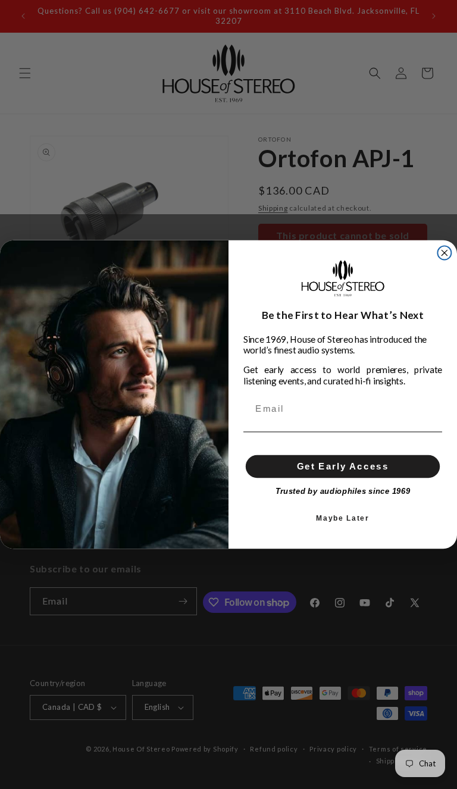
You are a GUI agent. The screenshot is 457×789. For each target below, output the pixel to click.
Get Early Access (343, 466)
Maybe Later (342, 518)
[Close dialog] (444, 252)
